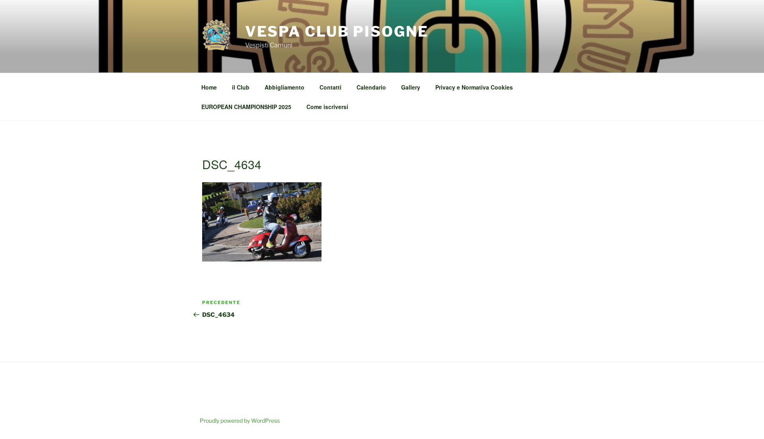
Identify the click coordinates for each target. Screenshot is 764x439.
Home (209, 87)
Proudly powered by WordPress (240, 420)
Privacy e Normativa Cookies (474, 87)
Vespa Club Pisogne (337, 31)
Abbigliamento (284, 87)
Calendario (371, 87)
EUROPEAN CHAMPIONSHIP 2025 (246, 107)
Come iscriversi (327, 107)
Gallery (410, 87)
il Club (240, 87)
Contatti (330, 87)
